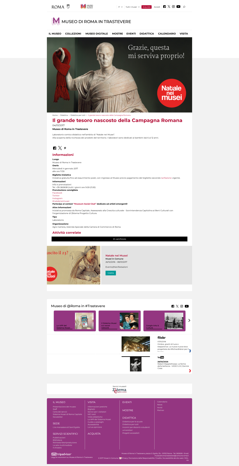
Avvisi (159, 407)
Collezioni (73, 33)
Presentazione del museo (64, 407)
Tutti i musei (131, 7)
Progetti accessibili (130, 433)
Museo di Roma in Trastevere (96, 21)
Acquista (146, 7)
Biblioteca (57, 440)
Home (55, 115)
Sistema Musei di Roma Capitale (67, 414)
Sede (56, 423)
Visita (184, 33)
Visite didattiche (95, 417)
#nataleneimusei (60, 201)
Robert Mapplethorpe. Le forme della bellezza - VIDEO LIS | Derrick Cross (173, 366)
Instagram (57, 198)
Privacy (125, 458)
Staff (55, 409)
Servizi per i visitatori (97, 412)
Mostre (117, 33)
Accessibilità (93, 424)
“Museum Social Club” (84, 204)
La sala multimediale (62, 445)
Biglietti (91, 409)
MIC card (92, 414)
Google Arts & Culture (152, 326)
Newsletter (58, 417)
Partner (160, 410)
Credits (159, 458)
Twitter (56, 195)
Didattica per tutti (78, 115)
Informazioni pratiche (97, 407)
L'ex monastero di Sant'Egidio (66, 427)
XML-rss (187, 459)
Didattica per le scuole (132, 421)
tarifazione (166, 178)
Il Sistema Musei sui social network (109, 325)
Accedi (157, 7)
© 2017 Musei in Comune (108, 458)
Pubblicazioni (59, 437)
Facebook (57, 193)
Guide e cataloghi (96, 422)
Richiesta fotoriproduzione (65, 442)
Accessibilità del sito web (173, 458)
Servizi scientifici (65, 434)
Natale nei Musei (117, 255)
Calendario (167, 33)
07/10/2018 (173, 347)
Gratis (111, 273)
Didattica (147, 33)
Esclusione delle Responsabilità (141, 458)
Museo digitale (96, 33)
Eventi (131, 33)
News (159, 404)
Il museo (55, 33)
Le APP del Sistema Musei (63, 326)
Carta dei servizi (60, 412)
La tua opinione (95, 427)
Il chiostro (57, 448)
